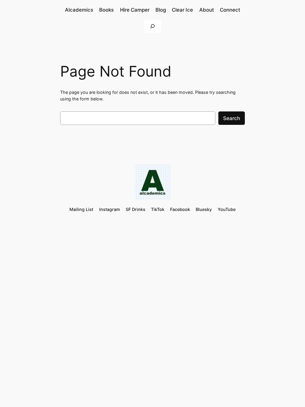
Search (231, 118)
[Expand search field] (152, 26)
